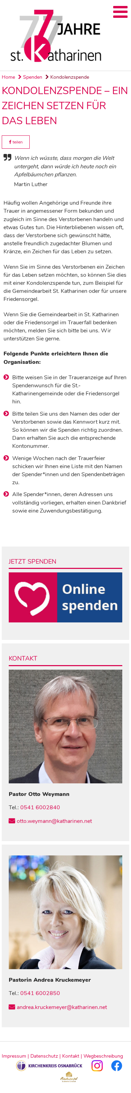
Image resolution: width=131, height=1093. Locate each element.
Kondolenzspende (69, 77)
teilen (17, 142)
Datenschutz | (46, 1056)
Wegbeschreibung (103, 1056)
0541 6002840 (40, 807)
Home (8, 77)
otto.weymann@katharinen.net (54, 821)
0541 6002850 (40, 993)
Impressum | (16, 1056)
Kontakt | (72, 1056)
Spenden (32, 77)
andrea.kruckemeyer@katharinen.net (62, 1007)
